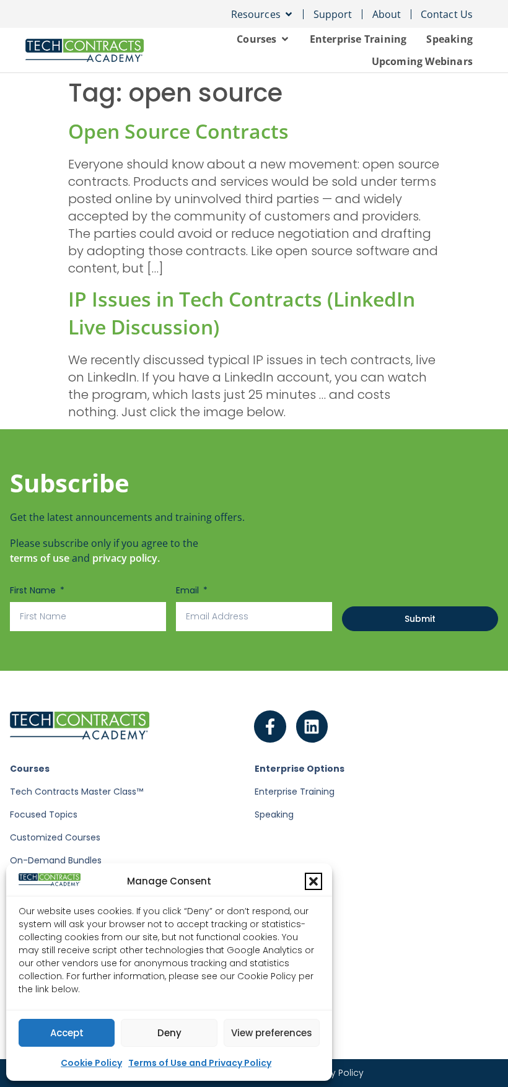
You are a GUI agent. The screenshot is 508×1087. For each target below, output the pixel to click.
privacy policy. (126, 558)
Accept (67, 1032)
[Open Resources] (289, 14)
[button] (313, 881)
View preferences (271, 1032)
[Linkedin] (312, 726)
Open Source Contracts (178, 131)
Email (188, 590)
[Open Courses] (285, 39)
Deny (169, 1032)
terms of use (39, 558)
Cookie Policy (91, 1063)
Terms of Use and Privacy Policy (199, 1063)
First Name (34, 590)
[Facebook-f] (270, 726)
